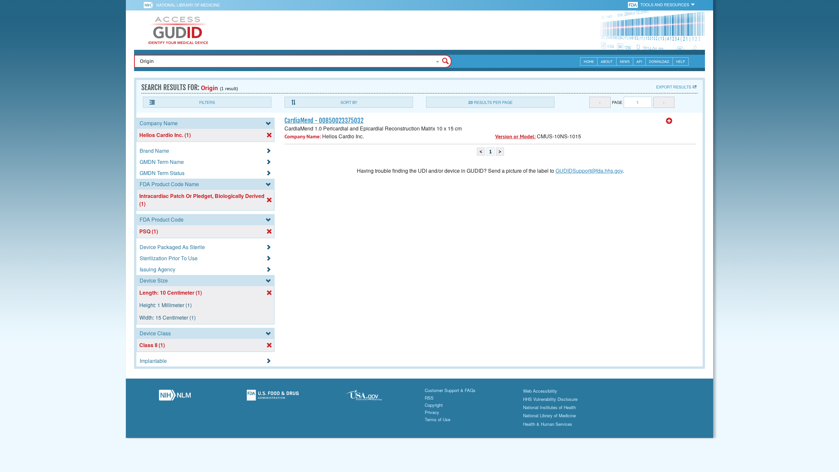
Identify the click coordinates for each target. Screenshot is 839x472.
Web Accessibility (540, 391)
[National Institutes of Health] (150, 5)
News (625, 61)
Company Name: (302, 136)
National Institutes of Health (549, 407)
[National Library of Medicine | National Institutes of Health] (175, 397)
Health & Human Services (547, 424)
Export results (673, 86)
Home (589, 61)
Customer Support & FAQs (450, 390)
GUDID (178, 30)
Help (680, 61)
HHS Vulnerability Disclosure (550, 399)
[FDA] (633, 4)
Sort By (349, 102)
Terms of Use (437, 419)
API (639, 61)
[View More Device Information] (669, 121)
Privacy (432, 412)
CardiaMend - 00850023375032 (323, 121)
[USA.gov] (370, 397)
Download (659, 61)
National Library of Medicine (188, 5)
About (607, 61)
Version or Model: (515, 136)
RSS (429, 398)
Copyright (434, 405)
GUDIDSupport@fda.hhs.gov (589, 170)
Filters (207, 102)
